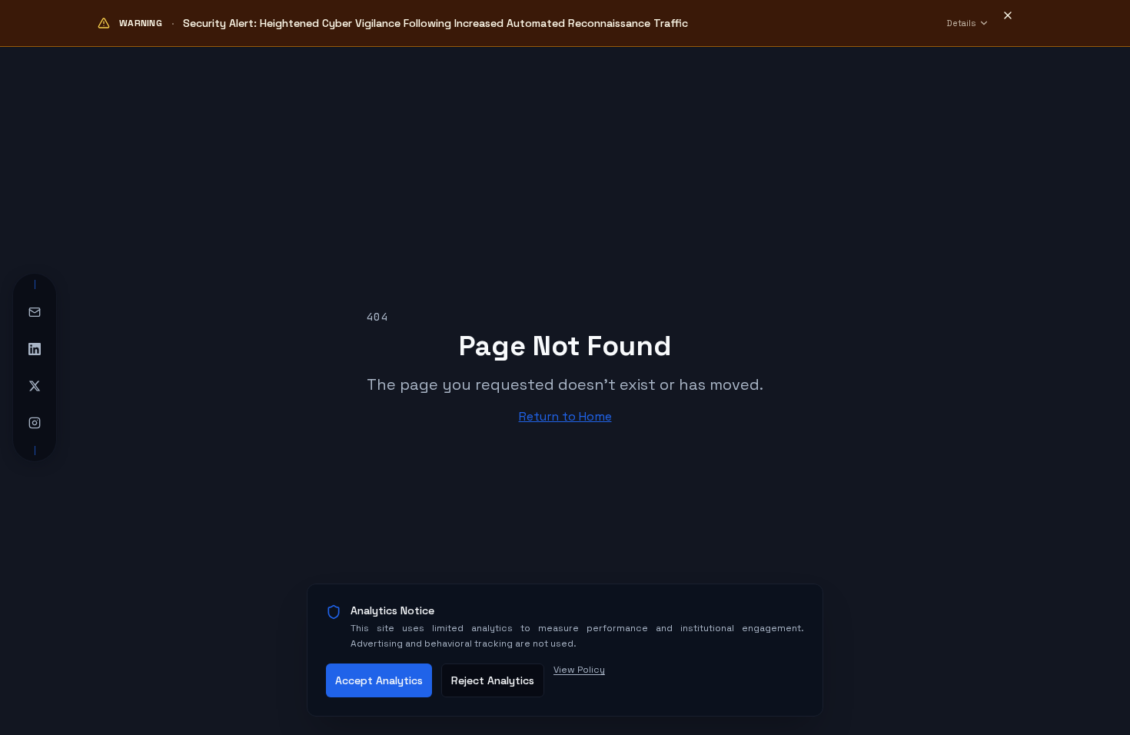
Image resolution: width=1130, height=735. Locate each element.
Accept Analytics (379, 680)
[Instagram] (35, 423)
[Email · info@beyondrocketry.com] (35, 312)
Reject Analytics (492, 680)
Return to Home (565, 416)
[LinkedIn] (35, 349)
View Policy (579, 669)
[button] (1015, 23)
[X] (35, 386)
